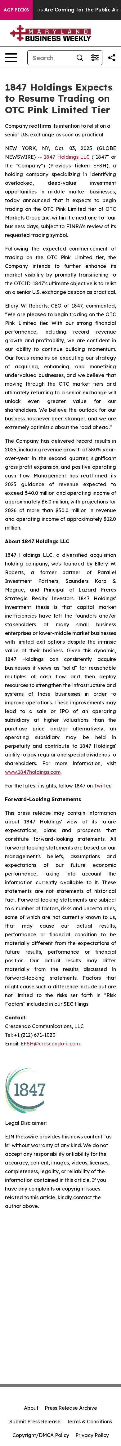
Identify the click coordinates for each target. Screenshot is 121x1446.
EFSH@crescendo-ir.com (50, 1043)
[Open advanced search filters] (94, 58)
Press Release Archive (71, 1408)
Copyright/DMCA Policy (40, 1435)
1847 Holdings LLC (67, 157)
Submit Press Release (34, 1421)
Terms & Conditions (89, 1421)
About (31, 1408)
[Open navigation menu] (11, 57)
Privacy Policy (92, 1435)
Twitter (102, 786)
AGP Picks (16, 10)
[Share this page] (111, 57)
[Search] (79, 58)
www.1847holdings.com (32, 772)
